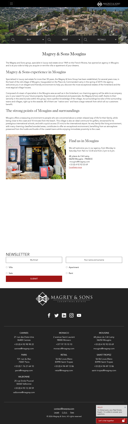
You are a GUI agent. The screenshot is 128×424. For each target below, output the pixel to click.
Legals (56, 412)
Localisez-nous (75, 167)
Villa (10, 267)
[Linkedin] (64, 315)
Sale (10, 273)
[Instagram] (71, 315)
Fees (72, 412)
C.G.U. (64, 412)
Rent (70, 273)
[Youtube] (79, 315)
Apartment (73, 267)
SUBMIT (34, 278)
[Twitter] (56, 315)
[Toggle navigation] (11, 3)
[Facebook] (49, 315)
